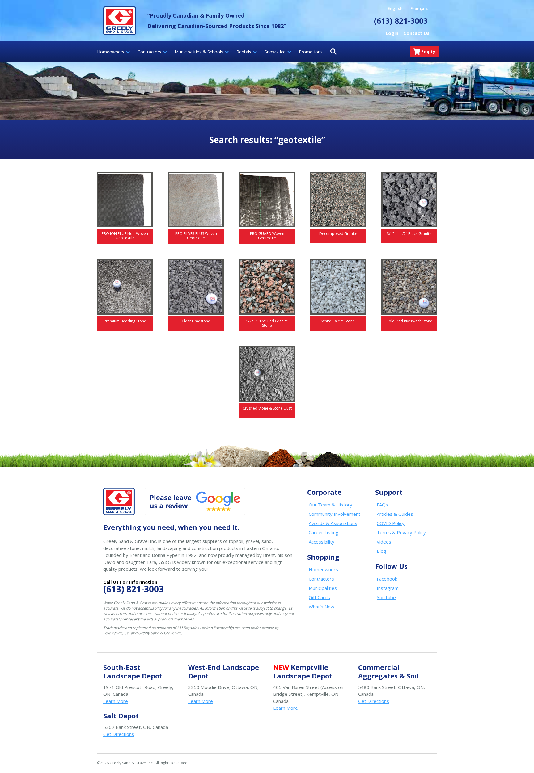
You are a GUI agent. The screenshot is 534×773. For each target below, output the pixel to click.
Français (419, 8)
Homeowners (323, 569)
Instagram (388, 588)
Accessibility (321, 542)
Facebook (387, 579)
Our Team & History (330, 505)
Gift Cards (319, 597)
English (395, 8)
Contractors (321, 579)
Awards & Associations (333, 523)
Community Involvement (334, 514)
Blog (381, 551)
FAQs (382, 505)
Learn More (115, 701)
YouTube (386, 597)
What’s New (321, 606)
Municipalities (323, 588)
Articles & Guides (395, 514)
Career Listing (323, 532)
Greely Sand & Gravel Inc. (119, 20)
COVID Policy (391, 523)
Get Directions (373, 701)
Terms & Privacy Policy (401, 532)
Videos (384, 542)
